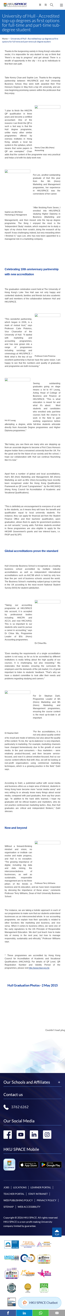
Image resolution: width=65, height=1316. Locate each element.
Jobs (6, 1187)
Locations (20, 1187)
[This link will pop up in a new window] (28, 1164)
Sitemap (8, 1206)
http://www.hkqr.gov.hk (39, 968)
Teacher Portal (13, 1193)
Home (5, 39)
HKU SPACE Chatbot (43, 1302)
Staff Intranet (38, 1193)
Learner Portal (41, 1187)
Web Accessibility (29, 1206)
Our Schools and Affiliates (26, 1082)
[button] (51, 5)
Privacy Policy (46, 1200)
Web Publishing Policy (18, 1200)
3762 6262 (20, 1107)
